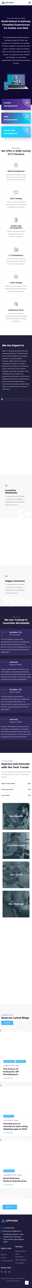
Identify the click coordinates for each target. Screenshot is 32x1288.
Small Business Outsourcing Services (14, 1179)
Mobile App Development (16, 227)
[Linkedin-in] (5, 1272)
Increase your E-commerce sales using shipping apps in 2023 (15, 1126)
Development (9, 1061)
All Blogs (7, 1023)
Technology (20, 1061)
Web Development (16, 171)
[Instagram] (9, 1272)
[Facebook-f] (2, 1272)
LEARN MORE (9, 1078)
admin (17, 1065)
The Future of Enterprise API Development (11, 1072)
